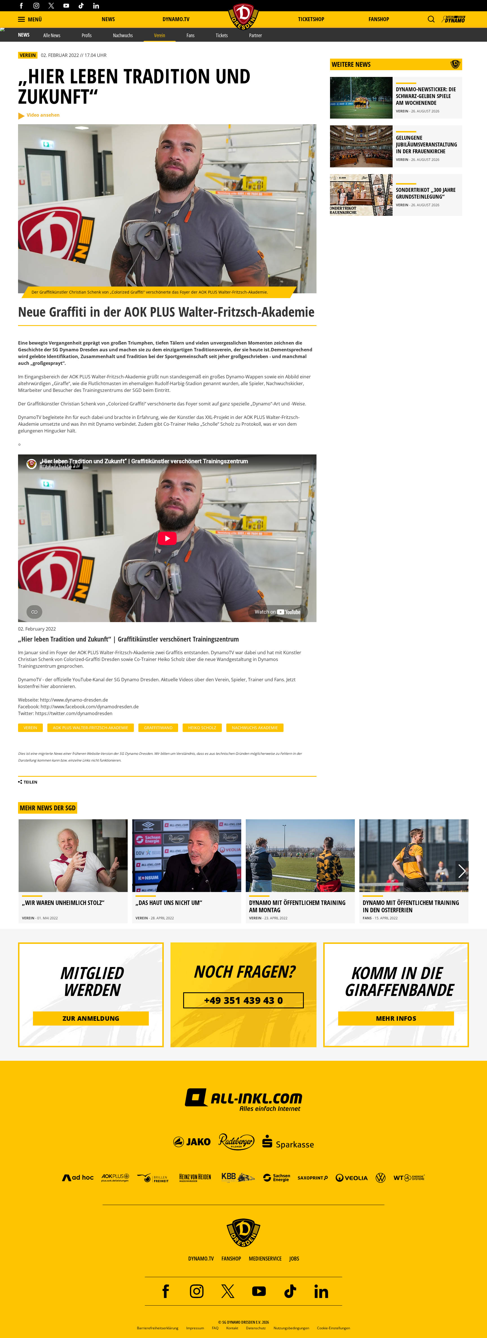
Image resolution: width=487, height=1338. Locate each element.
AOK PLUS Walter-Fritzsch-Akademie (90, 727)
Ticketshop (311, 19)
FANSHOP (231, 1258)
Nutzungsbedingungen (291, 1328)
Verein (30, 727)
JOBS (294, 1258)
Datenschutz (256, 1328)
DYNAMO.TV (176, 19)
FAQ (215, 1328)
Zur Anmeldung (91, 1018)
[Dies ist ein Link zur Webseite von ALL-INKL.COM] (243, 1099)
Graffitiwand (158, 727)
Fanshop (379, 19)
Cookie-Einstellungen (333, 1328)
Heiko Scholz (202, 727)
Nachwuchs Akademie (255, 727)
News (108, 19)
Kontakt (232, 1328)
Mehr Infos (396, 1018)
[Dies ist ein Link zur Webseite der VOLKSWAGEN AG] (380, 1177)
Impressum (195, 1328)
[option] (73, 871)
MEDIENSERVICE (265, 1258)
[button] (431, 19)
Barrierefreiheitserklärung (157, 1328)
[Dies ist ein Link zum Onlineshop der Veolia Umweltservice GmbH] (352, 1177)
